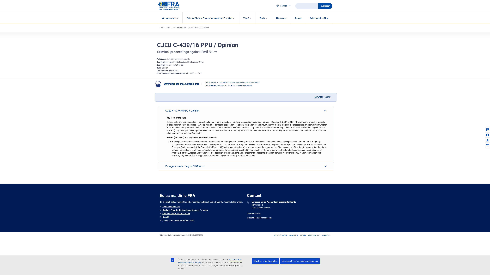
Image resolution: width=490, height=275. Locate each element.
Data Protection (313, 235)
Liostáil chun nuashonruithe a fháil (178, 220)
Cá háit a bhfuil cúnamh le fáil (176, 213)
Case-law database (179, 28)
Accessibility (326, 235)
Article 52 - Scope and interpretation (240, 85)
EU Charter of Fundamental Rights (181, 83)
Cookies (303, 235)
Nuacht (165, 217)
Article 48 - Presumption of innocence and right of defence (239, 82)
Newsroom (281, 18)
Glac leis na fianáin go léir (265, 261)
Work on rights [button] (168, 18)
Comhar (298, 18)
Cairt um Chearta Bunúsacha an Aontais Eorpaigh (185, 210)
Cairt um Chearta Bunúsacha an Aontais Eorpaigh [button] (209, 18)
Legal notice (293, 235)
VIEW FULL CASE (322, 97)
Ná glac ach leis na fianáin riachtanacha (300, 261)
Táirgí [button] (246, 18)
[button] (487, 129)
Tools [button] (262, 18)
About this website (280, 235)
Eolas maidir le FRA (319, 18)
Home (162, 28)
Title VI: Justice (210, 82)
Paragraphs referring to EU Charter (185, 166)
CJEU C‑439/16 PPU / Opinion (198, 28)
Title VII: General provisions (214, 85)
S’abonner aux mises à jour (259, 218)
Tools (168, 28)
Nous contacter (254, 213)
